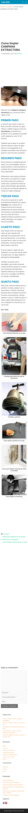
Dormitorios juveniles (8, 752)
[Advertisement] (14, 27)
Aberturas (5, 767)
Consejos (9, 7)
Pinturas (5, 769)
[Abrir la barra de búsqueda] (23, 2)
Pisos (4, 771)
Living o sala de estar (8, 757)
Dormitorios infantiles (8, 750)
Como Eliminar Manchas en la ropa (15, 542)
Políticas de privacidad (18, 810)
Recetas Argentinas (8, 780)
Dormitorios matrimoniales (10, 754)
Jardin (4, 759)
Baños (4, 746)
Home (2, 7)
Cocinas (5, 748)
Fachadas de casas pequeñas (11, 795)
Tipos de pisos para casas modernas (13, 784)
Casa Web (5, 2)
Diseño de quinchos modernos (11, 782)
